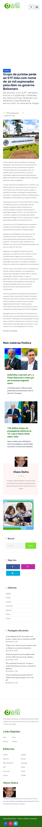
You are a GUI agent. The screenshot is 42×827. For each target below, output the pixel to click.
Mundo (23, 759)
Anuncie (5, 741)
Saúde (23, 771)
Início (4, 737)
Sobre (14, 737)
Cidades (8, 602)
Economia (9, 606)
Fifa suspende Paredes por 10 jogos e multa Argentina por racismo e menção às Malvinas (21, 666)
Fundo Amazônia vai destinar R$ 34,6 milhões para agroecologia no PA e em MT (20, 677)
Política (8, 598)
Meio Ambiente (8, 763)
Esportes (9, 610)
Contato (14, 741)
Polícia (8, 614)
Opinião (8, 594)
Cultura (8, 618)
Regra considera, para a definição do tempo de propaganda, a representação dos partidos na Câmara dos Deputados (20, 444)
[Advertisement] (21, 35)
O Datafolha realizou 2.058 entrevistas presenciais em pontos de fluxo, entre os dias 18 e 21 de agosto (20, 390)
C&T (4, 767)
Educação (24, 763)
